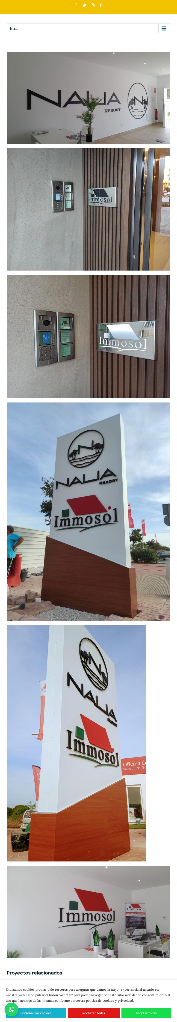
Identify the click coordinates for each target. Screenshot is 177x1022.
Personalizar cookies (36, 1013)
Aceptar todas (146, 1013)
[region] (88, 1001)
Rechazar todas (93, 1013)
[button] (11, 1009)
